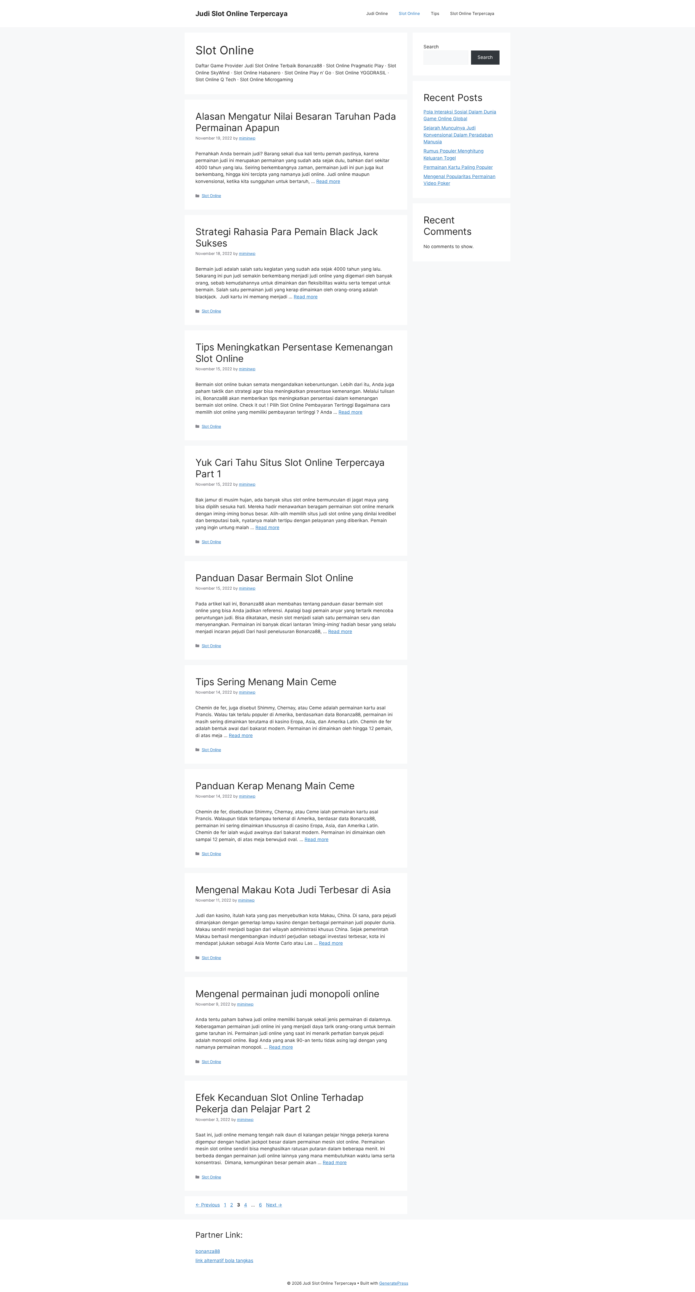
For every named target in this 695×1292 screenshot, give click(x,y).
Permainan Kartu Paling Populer (458, 167)
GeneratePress (393, 1283)
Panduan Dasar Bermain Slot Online (275, 577)
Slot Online (409, 13)
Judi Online (377, 13)
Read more (328, 181)
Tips (435, 13)
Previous (207, 1205)
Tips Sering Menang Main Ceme (265, 681)
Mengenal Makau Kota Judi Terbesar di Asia (293, 889)
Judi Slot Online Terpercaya (241, 14)
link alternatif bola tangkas (224, 1260)
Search (431, 46)
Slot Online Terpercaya (472, 13)
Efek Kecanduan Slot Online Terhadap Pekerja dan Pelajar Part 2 (279, 1103)
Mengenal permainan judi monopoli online (287, 993)
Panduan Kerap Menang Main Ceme (275, 785)
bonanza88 (207, 1251)
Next (274, 1205)
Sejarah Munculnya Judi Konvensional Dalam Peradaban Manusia (458, 134)
